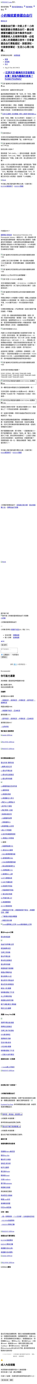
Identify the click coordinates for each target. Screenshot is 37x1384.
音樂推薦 (16, 637)
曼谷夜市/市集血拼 (7, 980)
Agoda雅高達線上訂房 (24, 924)
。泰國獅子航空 (6, 710)
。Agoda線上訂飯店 (8, 1067)
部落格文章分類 (22, 505)
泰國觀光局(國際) (7, 1252)
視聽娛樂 (16, 635)
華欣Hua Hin (5, 1155)
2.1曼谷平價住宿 (6, 770)
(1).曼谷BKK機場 (7, 850)
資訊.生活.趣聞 (6, 1008)
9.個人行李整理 (6, 830)
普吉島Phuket (5, 1171)
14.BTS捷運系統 (6, 878)
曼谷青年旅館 (5, 964)
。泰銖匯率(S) (6, 822)
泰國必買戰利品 (6, 972)
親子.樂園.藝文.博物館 (8, 1004)
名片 (6, 64)
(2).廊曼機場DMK (7, 858)
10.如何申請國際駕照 (8, 834)
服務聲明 (21, 1356)
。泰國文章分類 (6, 920)
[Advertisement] (18, 208)
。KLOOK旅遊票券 (7, 1220)
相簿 (6, 59)
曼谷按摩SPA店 (6, 976)
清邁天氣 (10, 762)
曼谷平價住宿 (5, 956)
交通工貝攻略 (5, 952)
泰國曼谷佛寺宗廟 (7, 1000)
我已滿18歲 (5, 1380)
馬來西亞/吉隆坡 (6, 1195)
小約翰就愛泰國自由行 (16, 15)
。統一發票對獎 (6, 1216)
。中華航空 (21, 700)
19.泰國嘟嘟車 (6, 902)
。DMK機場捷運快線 (8, 862)
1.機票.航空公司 (6, 766)
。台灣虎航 (5, 726)
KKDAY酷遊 (18, 186)
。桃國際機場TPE (7, 846)
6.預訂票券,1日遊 (7, 810)
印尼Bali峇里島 (6, 1207)
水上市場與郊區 (6, 996)
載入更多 (4, 645)
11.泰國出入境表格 (7, 838)
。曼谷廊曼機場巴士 (8, 866)
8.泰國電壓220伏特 (7, 826)
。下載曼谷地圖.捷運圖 (9, 916)
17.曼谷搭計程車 (6, 894)
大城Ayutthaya (5, 1179)
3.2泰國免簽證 (6, 794)
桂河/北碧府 (5, 1167)
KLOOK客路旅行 (7, 186)
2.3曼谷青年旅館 (6, 778)
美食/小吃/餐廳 (6, 988)
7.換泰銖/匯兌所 (6, 814)
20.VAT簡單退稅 (6, 906)
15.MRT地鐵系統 (6, 882)
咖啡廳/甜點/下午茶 (7, 992)
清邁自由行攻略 (12, 507)
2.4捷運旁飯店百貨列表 (9, 786)
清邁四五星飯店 (6, 1026)
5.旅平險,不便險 (6, 806)
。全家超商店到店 (28, 1216)
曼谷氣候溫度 (5, 937)
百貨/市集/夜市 (6, 1042)
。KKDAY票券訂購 (8, 1224)
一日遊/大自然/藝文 (7, 1054)
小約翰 (3, 618)
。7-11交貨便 (16, 1216)
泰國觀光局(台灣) (7, 1248)
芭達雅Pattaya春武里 (8, 1151)
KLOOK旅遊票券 (7, 1240)
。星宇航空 (30, 700)
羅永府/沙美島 (6, 1159)
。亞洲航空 (16, 710)
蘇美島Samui (5, 1175)
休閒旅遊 (17, 55)
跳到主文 (4, 21)
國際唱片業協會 (6, 235)
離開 (11, 1380)
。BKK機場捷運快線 (8, 854)
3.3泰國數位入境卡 (7, 798)
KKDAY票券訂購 (7, 1244)
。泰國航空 (5, 700)
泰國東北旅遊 (5, 1187)
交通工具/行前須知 (7, 1030)
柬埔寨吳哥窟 (5, 1203)
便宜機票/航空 (6, 948)
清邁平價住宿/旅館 (7, 1022)
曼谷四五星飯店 (6, 960)
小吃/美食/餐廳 (6, 1046)
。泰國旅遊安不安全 (21, 910)
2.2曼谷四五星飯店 (7, 774)
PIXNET (9, 1354)
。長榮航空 (13, 700)
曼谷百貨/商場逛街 (7, 984)
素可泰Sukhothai (6, 1183)
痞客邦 (13, 629)
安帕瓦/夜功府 (6, 1163)
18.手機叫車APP (6, 898)
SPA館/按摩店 (5, 1034)
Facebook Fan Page (7, 1104)
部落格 (7, 62)
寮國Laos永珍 (5, 1199)
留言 (17, 629)
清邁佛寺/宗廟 (6, 1038)
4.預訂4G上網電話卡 (8, 802)
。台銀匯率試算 (6, 818)
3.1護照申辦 (5, 790)
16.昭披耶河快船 (6, 886)
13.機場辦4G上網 (7, 874)
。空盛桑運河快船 (7, 890)
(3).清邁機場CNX (7, 870)
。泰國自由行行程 (7, 910)
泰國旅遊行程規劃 (7, 968)
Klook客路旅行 (6, 452)
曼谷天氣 (4, 762)
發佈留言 (4, 657)
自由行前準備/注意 (7, 944)
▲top (2, 641)
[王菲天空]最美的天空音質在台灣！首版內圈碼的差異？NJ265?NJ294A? (20, 75)
